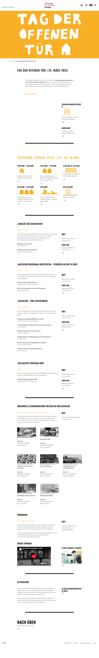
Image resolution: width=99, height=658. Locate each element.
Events (14, 61)
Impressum (75, 643)
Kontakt (94, 643)
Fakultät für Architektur (7, 7)
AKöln (10, 61)
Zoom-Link (19, 441)
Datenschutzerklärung (85, 643)
